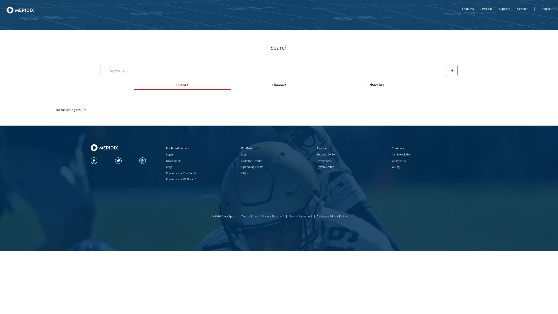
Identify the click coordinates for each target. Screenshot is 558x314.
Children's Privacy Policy (332, 216)
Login (546, 9)
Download (486, 9)
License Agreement (300, 216)
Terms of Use (249, 216)
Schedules (375, 84)
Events (182, 84)
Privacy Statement (273, 216)
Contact (522, 9)
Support (504, 9)
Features (468, 9)
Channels (279, 84)
